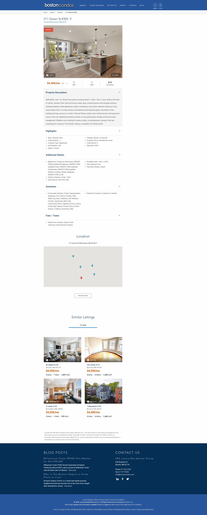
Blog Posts (56, 453)
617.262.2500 (126, 469)
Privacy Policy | (104, 500)
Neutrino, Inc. (128, 502)
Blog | (97, 500)
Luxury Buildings (97, 5)
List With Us (112, 5)
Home (45, 12)
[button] (81, 278)
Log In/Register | (88, 500)
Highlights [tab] (51, 131)
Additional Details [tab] (55, 155)
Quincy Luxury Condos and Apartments (140, 509)
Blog (142, 5)
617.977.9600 (123, 472)
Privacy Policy (119, 505)
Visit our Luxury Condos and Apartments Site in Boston (73, 509)
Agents (123, 5)
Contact (132, 5)
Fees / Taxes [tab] (52, 215)
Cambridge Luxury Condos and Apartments (109, 509)
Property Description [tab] (56, 92)
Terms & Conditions (117, 500)
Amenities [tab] (51, 186)
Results (60, 12)
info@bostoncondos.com (124, 475)
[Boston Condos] (59, 5)
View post (72, 470)
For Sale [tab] (83, 325)
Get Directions (83, 296)
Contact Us (127, 453)
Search (83, 5)
